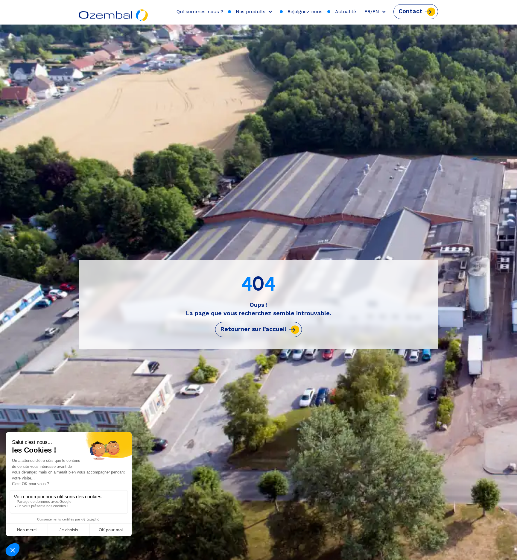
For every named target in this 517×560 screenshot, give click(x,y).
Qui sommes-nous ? (200, 11)
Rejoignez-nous (305, 11)
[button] (255, 11)
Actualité (345, 11)
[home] (114, 12)
